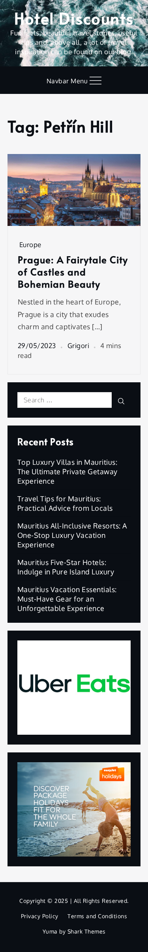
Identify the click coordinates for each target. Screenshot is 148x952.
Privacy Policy (39, 916)
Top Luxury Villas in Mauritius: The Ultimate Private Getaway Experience (67, 471)
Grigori (78, 345)
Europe (30, 244)
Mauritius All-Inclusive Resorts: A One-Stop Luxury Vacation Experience (72, 535)
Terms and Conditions (97, 916)
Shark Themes (86, 931)
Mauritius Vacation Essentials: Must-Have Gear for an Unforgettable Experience (67, 599)
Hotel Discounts (74, 18)
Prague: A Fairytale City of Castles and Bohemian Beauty (73, 271)
